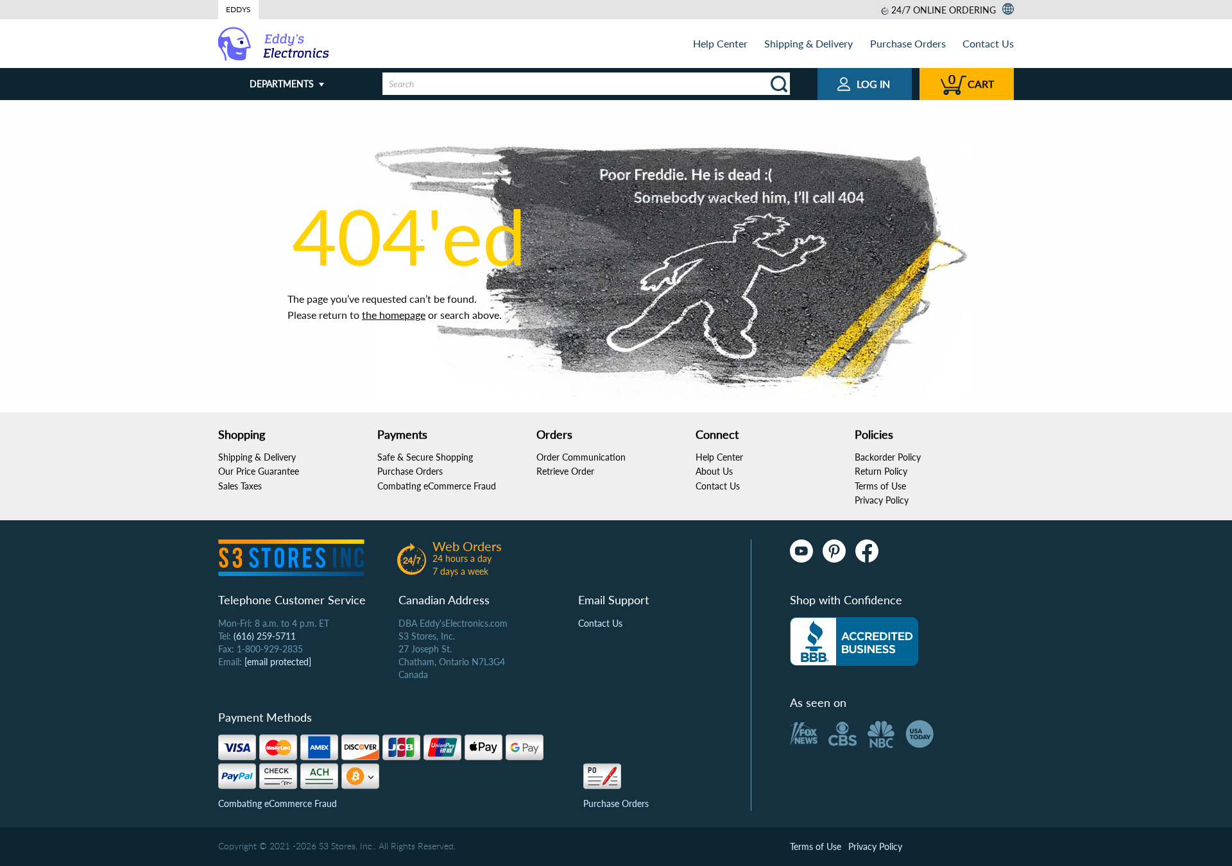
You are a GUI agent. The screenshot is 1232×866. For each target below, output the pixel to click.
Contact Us (988, 43)
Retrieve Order (565, 471)
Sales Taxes (240, 485)
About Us (714, 471)
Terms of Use (880, 485)
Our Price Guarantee (258, 471)
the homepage (393, 315)
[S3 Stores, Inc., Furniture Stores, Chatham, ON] (854, 641)
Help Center (720, 43)
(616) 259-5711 (265, 636)
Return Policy (881, 471)
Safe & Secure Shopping (425, 457)
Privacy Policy (882, 500)
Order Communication (581, 457)
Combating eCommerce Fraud (436, 485)
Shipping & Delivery (808, 43)
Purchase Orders (908, 43)
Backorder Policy (888, 457)
